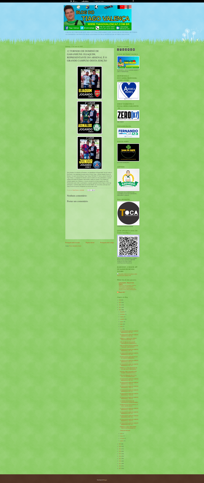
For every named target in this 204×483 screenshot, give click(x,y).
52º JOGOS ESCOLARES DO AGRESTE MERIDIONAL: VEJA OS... (129, 394)
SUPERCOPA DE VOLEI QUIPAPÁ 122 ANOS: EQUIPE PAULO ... (129, 405)
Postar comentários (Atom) (75, 246)
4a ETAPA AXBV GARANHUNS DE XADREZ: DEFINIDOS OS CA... (128, 372)
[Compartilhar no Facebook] (92, 190)
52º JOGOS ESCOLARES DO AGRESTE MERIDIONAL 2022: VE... (129, 353)
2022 (120, 309)
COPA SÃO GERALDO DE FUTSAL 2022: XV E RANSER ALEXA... (128, 375)
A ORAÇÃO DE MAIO (125, 430)
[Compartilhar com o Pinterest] (94, 190)
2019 (120, 449)
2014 (120, 461)
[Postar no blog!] (89, 190)
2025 (120, 302)
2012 (120, 466)
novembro (122, 314)
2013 (120, 463)
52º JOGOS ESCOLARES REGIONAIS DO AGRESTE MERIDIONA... (129, 357)
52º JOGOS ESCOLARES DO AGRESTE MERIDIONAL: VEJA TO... (129, 383)
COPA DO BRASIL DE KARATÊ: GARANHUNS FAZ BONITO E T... (128, 342)
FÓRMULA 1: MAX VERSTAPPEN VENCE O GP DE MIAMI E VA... (128, 427)
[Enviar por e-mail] (88, 190)
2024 (120, 305)
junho (121, 326)
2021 (120, 444)
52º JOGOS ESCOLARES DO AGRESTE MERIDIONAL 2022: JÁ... (129, 361)
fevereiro (122, 438)
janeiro (122, 441)
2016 (120, 456)
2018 (120, 451)
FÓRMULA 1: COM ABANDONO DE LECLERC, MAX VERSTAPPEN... (128, 368)
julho (121, 324)
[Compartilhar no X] (91, 190)
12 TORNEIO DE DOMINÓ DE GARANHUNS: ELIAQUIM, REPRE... (129, 401)
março (121, 436)
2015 (120, 458)
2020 (120, 446)
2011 (120, 468)
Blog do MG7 (122, 292)
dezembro (122, 312)
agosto (121, 321)
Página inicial (90, 242)
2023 (120, 307)
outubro (122, 316)
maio (121, 329)
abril (121, 433)
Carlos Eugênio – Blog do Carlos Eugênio (126, 283)
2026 (120, 300)
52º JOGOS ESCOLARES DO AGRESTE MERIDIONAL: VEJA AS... (129, 386)
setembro (122, 319)
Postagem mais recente (72, 242)
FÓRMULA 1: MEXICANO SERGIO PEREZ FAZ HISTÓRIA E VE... (128, 339)
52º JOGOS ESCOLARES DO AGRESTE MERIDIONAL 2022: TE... (129, 331)
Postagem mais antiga (107, 242)
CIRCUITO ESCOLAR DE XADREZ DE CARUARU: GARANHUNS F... (129, 346)
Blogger (105, 480)
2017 (120, 453)
